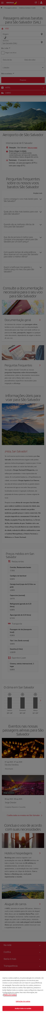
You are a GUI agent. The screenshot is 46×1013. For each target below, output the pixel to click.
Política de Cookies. (10, 995)
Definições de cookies (23, 1001)
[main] (23, 992)
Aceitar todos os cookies (23, 1008)
